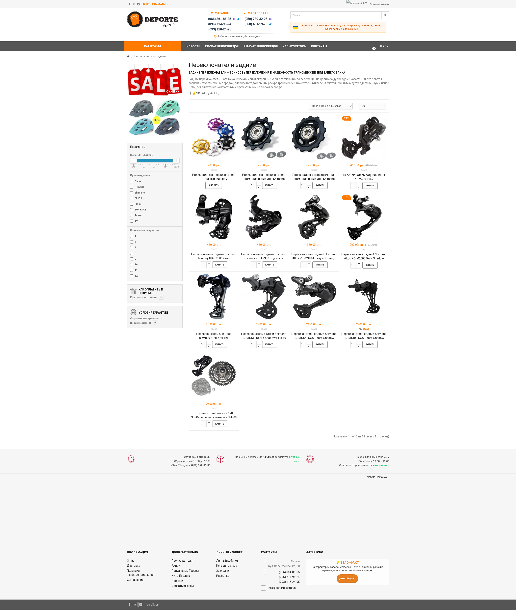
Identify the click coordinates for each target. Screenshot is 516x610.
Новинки (177, 580)
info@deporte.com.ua (282, 587)
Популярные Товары (185, 570)
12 (136, 275)
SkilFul (138, 198)
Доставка (133, 565)
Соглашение (135, 579)
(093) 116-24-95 (219, 29)
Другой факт (347, 578)
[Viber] (233, 19)
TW (136, 221)
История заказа (226, 565)
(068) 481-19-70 (255, 24)
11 (136, 270)
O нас (130, 560)
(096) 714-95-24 (219, 24)
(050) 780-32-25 (255, 19)
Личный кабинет (227, 560)
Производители (182, 560)
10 (136, 264)
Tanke (137, 215)
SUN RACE (140, 209)
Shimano (139, 192)
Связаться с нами (183, 585)
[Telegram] (238, 19)
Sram (137, 204)
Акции (176, 565)
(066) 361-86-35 (219, 19)
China (137, 181)
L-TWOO (139, 187)
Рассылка (222, 575)
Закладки (222, 570)
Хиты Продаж (181, 575)
